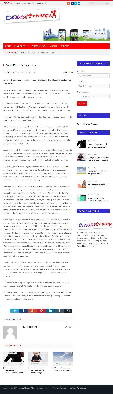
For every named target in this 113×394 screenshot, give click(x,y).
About (53, 46)
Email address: (83, 92)
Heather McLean (12, 72)
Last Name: (82, 82)
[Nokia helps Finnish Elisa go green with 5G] (63, 358)
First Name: (82, 71)
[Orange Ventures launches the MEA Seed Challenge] (38, 358)
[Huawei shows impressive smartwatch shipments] (13, 358)
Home (8, 46)
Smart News (20, 46)
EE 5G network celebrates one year (98, 185)
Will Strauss (81, 388)
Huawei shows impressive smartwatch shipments (32, 3)
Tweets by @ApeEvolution (87, 124)
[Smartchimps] (31, 15)
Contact (64, 46)
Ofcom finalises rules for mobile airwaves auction (97, 199)
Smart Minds (38, 46)
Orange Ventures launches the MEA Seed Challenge (37, 370)
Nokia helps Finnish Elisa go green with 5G (97, 172)
